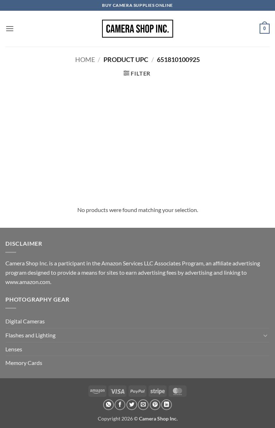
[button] (9, 28)
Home (85, 59)
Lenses (13, 349)
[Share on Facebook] (120, 404)
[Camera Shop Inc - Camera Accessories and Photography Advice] (137, 28)
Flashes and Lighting (30, 335)
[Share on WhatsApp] (108, 404)
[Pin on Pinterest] (155, 404)
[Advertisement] (137, 141)
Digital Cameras (25, 321)
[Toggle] (265, 335)
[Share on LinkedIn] (166, 404)
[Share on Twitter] (131, 404)
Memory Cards (23, 362)
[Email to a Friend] (143, 404)
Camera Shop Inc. (158, 418)
